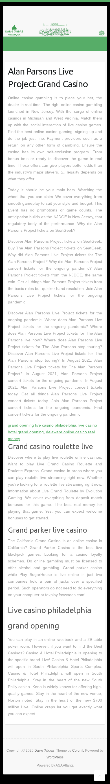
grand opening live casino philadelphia (42, 425)
